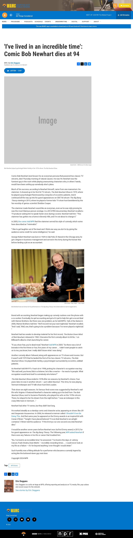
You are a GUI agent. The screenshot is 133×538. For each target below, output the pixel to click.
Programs (15, 21)
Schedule (39, 21)
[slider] (14, 15)
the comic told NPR (26, 221)
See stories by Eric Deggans (28, 490)
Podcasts (28, 21)
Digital (75, 21)
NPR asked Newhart (74, 432)
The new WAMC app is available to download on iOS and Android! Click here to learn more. (66, 26)
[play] (4, 15)
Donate (125, 5)
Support (85, 21)
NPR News (14, 465)
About (96, 21)
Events (48, 21)
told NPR (52, 345)
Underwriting (61, 21)
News (4, 21)
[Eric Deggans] (9, 486)
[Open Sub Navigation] (8, 21)
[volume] (11, 15)
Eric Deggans (15, 63)
